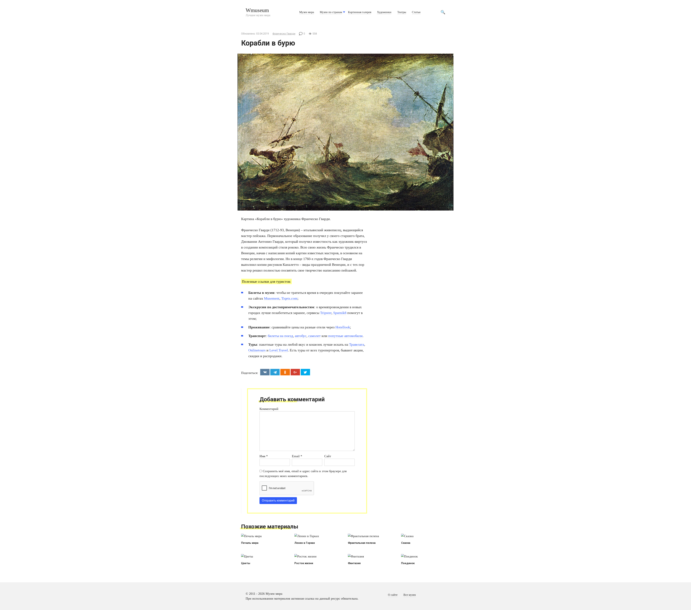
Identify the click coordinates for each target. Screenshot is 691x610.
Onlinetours (257, 350)
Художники (384, 12)
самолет (314, 336)
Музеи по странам (331, 12)
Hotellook (342, 327)
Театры (401, 12)
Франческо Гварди (283, 33)
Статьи (416, 12)
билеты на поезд (280, 336)
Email (297, 456)
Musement (271, 298)
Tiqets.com (289, 298)
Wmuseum (257, 10)
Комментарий (268, 409)
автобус (300, 336)
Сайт (327, 456)
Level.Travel (278, 350)
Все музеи (409, 595)
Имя (263, 456)
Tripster (325, 313)
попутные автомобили (345, 336)
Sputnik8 (339, 313)
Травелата (356, 344)
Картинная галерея (359, 12)
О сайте (393, 595)
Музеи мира (306, 12)
